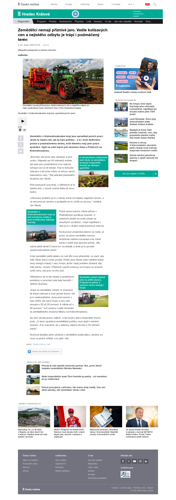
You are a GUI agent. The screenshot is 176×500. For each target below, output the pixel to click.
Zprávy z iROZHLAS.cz (30, 404)
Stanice (101, 4)
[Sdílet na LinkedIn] (20, 151)
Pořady (53, 21)
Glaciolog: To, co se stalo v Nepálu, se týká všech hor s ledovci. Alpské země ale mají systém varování (32, 433)
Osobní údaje (125, 488)
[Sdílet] (24, 130)
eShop (25, 471)
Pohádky (120, 77)
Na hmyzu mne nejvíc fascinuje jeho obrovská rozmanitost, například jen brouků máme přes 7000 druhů (143, 108)
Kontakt (138, 21)
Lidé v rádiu (93, 467)
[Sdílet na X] (20, 144)
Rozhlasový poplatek (97, 478)
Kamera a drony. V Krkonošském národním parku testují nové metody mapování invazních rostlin (143, 146)
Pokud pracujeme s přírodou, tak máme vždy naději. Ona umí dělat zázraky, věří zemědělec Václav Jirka (73, 388)
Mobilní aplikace (62, 471)
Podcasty (59, 467)
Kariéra (91, 471)
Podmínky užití (139, 488)
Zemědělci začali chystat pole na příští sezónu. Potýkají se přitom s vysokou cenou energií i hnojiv (92, 282)
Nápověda (92, 464)
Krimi (131, 73)
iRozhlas (54, 4)
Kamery (136, 16)
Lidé (89, 21)
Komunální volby (30, 464)
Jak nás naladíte (123, 21)
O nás (108, 21)
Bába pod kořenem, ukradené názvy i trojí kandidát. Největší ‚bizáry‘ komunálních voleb (104, 432)
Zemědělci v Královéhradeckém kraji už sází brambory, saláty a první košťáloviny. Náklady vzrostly (41, 217)
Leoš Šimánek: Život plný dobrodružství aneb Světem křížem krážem (143, 122)
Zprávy (46, 45)
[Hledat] (155, 4)
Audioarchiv (138, 14)
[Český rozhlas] (28, 4)
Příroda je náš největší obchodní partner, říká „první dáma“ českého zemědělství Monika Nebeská (72, 367)
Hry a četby (121, 73)
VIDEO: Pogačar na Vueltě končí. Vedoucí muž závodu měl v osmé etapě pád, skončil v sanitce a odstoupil (69, 433)
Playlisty (79, 21)
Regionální (23, 21)
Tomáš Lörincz (39, 344)
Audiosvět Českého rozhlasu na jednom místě (132, 92)
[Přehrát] (22, 121)
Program (68, 4)
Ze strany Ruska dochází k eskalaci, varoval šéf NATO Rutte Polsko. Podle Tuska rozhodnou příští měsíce (139, 433)
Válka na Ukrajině (30, 460)
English (150, 488)
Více (149, 21)
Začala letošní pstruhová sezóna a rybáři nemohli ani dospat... (144, 158)
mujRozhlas (85, 4)
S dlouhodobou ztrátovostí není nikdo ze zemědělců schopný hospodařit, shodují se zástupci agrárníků (93, 162)
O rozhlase (116, 4)
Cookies (115, 488)
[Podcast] (20, 130)
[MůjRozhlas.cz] (23, 55)
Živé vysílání (121, 81)
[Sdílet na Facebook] (20, 138)
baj (48, 344)
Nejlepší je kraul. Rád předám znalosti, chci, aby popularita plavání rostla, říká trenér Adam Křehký (143, 134)
